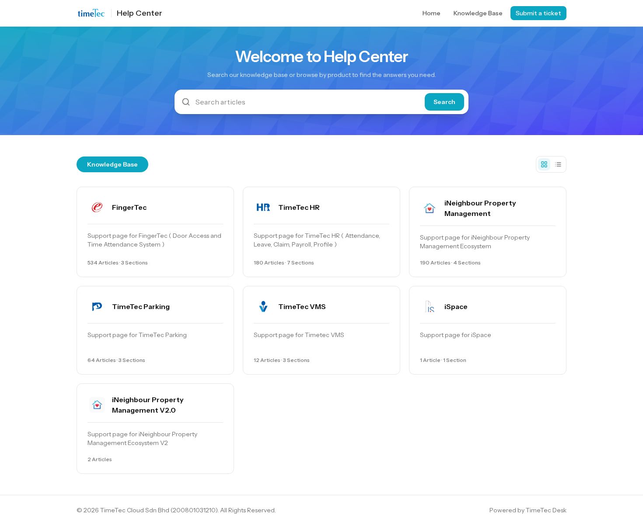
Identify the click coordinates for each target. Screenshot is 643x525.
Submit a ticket (538, 13)
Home (431, 13)
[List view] (558, 164)
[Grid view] (544, 164)
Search (444, 102)
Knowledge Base (478, 13)
